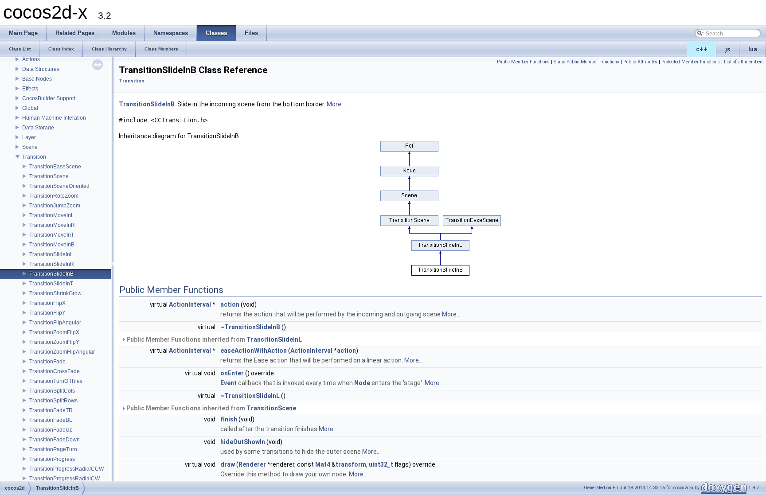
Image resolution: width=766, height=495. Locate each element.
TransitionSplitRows (53, 401)
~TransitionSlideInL (250, 395)
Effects (30, 89)
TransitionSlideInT (51, 284)
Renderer (252, 464)
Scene (30, 147)
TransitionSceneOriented (59, 186)
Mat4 (322, 464)
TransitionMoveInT (51, 235)
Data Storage (38, 128)
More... (336, 104)
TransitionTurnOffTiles (55, 381)
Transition (34, 157)
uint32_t (381, 464)
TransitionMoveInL (51, 215)
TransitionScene (49, 176)
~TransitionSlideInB (250, 327)
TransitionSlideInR (51, 264)
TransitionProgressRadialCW (64, 479)
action (229, 304)
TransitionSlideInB (51, 274)
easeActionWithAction (253, 350)
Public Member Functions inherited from (213, 339)
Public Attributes (640, 62)
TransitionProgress (52, 459)
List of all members (744, 62)
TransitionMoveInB (51, 245)
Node (362, 382)
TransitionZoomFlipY (54, 342)
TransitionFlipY (47, 313)
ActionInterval (190, 304)
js (728, 49)
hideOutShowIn (242, 441)
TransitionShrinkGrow (55, 293)
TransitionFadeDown (54, 440)
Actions (31, 59)
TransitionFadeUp (51, 430)
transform (351, 464)
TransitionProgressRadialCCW (66, 469)
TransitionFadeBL (50, 420)
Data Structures (40, 69)
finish (228, 419)
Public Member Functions (523, 62)
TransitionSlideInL (51, 254)
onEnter (232, 373)
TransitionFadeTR (51, 410)
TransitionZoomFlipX (54, 332)
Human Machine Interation (54, 118)
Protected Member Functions (690, 62)
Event (228, 382)
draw (227, 464)
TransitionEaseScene (55, 167)
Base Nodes (37, 79)
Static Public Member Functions (586, 62)
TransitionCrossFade (54, 371)
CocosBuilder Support (48, 98)
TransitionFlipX (47, 303)
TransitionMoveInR (52, 225)
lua (752, 49)
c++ (701, 49)
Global (30, 108)
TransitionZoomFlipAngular (62, 352)
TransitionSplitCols (52, 391)
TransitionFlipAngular (55, 323)
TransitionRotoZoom (53, 196)
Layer (29, 137)
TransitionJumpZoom (54, 206)
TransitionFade (47, 362)
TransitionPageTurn (53, 449)
